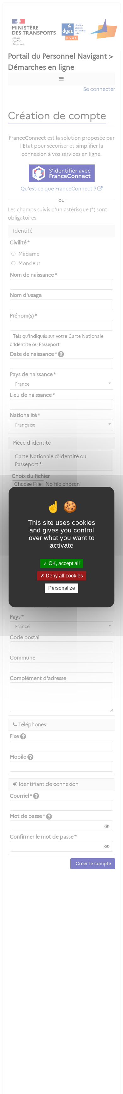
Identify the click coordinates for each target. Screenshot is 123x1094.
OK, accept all (63, 563)
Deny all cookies (63, 575)
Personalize (61, 588)
